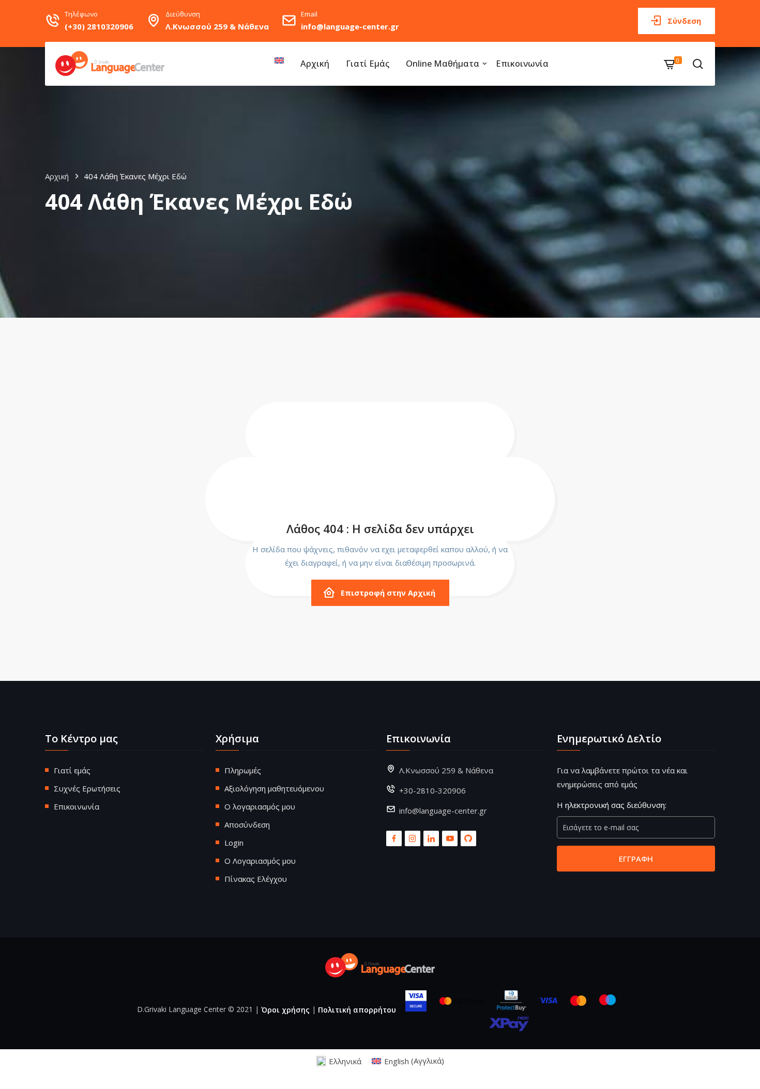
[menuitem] (281, 60)
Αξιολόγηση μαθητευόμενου (274, 788)
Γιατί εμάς (367, 63)
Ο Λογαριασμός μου (260, 860)
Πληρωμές (242, 770)
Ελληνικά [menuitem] (345, 1061)
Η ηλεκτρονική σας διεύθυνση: (611, 805)
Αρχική (314, 63)
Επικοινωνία (522, 63)
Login (234, 842)
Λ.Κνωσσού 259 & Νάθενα (217, 26)
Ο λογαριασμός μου (259, 806)
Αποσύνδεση (247, 824)
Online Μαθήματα (442, 63)
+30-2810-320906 (432, 790)
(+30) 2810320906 (99, 26)
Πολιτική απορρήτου (357, 1010)
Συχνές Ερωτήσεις (87, 788)
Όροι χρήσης (285, 1010)
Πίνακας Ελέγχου (255, 879)
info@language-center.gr (350, 26)
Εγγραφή (636, 858)
